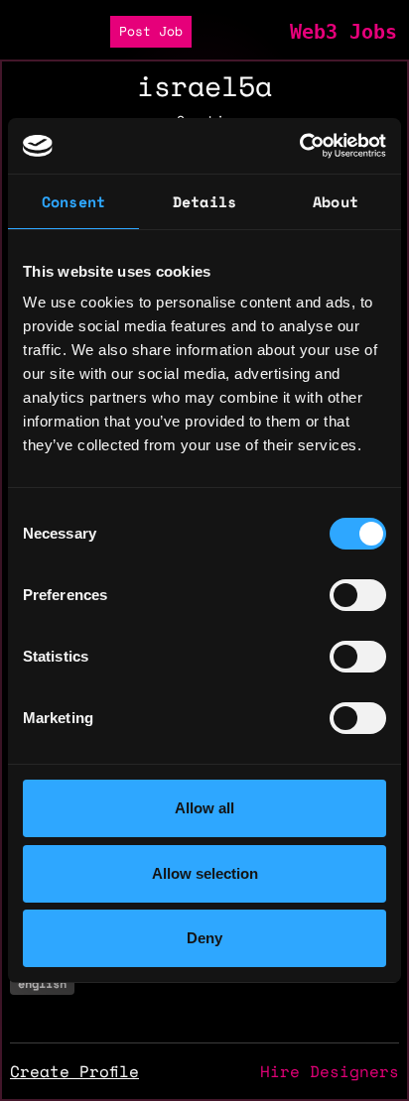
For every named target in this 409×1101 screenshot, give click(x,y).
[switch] (358, 595)
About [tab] (335, 201)
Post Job (151, 31)
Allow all (204, 807)
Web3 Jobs (343, 32)
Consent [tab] (73, 201)
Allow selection (205, 873)
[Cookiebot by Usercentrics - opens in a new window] (299, 146)
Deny (204, 937)
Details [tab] (204, 201)
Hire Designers (329, 1071)
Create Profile (74, 1071)
